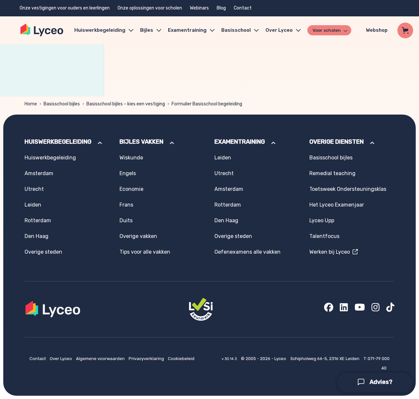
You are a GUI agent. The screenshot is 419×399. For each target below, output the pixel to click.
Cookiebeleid (181, 358)
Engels (127, 173)
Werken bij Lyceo (331, 252)
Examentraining (187, 30)
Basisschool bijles (62, 104)
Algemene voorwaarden (101, 358)
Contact (243, 8)
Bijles (146, 30)
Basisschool (236, 30)
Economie (131, 189)
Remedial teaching (332, 173)
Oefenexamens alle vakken (247, 252)
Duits (126, 220)
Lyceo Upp (321, 220)
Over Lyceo (61, 358)
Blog (221, 8)
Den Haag (36, 236)
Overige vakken (138, 236)
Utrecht (34, 189)
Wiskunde (131, 157)
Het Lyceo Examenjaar (336, 205)
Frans (126, 205)
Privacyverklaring (147, 358)
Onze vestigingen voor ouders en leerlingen (65, 8)
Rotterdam (38, 220)
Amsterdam (39, 173)
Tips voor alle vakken (144, 252)
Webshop (377, 30)
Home (31, 104)
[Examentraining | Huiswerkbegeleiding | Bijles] (42, 30)
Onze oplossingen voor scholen (150, 8)
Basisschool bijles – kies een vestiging (125, 104)
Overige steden (43, 252)
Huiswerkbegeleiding (99, 30)
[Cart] (405, 30)
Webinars (199, 8)
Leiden (33, 205)
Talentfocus (324, 236)
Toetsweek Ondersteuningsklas (347, 189)
